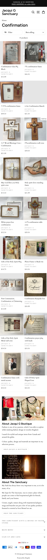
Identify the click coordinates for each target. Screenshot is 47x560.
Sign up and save (11, 537)
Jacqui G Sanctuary (10, 12)
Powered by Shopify (23, 558)
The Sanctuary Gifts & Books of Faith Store (23, 522)
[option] (23, 3)
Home (4, 20)
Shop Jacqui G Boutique (15, 449)
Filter (10, 32)
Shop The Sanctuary (14, 513)
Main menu (7, 530)
